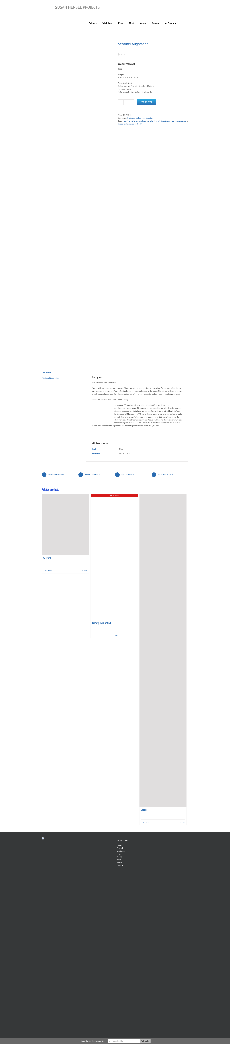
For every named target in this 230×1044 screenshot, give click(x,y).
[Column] (162, 650)
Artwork (120, 848)
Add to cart (146, 102)
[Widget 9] (65, 524)
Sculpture (149, 118)
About (119, 862)
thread (120, 124)
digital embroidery (168, 121)
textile (136, 121)
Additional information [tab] (50, 378)
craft (126, 124)
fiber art (156, 121)
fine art (130, 121)
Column (144, 809)
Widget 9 (47, 558)
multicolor (143, 121)
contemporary (181, 121)
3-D (140, 124)
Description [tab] (46, 372)
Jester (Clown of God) (101, 623)
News (119, 860)
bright (150, 121)
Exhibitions (121, 851)
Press (119, 854)
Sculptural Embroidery (136, 118)
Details (85, 570)
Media (119, 857)
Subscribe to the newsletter (93, 1041)
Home (119, 845)
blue (124, 121)
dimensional (133, 124)
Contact (120, 865)
